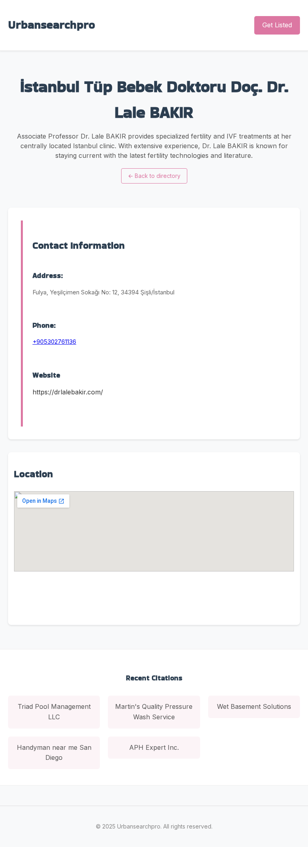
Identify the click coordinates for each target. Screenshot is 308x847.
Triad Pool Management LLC (54, 711)
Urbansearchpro (51, 25)
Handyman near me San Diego (54, 752)
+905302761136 (54, 341)
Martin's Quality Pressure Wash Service (153, 711)
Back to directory (154, 175)
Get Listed (277, 25)
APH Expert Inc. (154, 747)
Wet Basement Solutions (254, 706)
